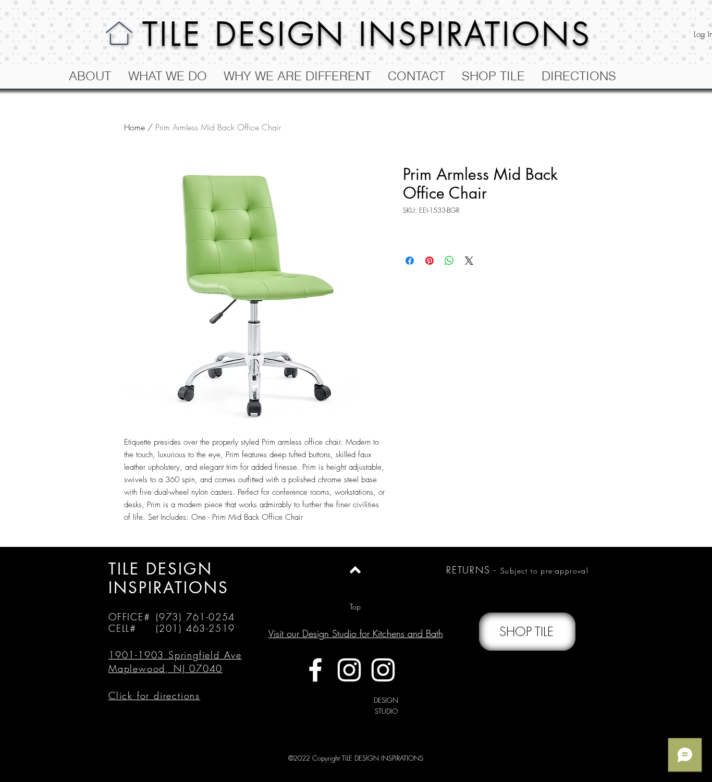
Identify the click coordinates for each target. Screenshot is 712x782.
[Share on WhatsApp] (449, 260)
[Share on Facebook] (409, 260)
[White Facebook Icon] (315, 670)
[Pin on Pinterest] (429, 260)
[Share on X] (469, 260)
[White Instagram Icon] (349, 670)
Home (134, 127)
